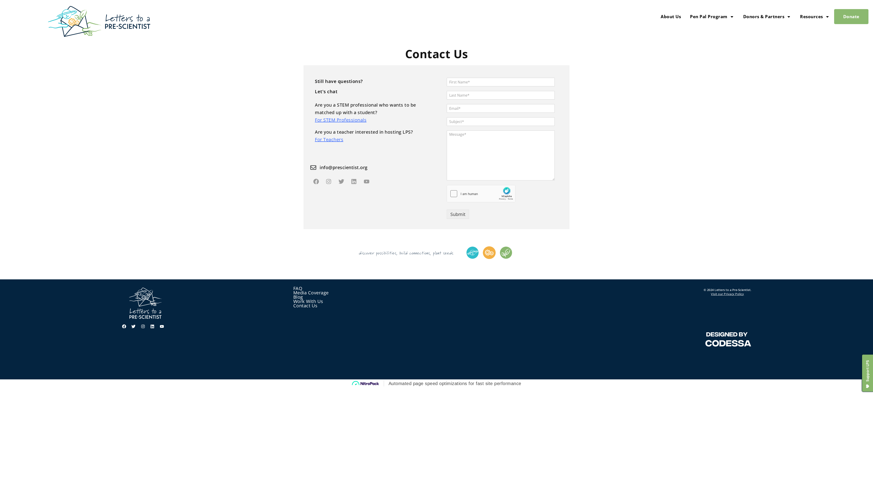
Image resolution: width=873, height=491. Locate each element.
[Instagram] (328, 181)
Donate (851, 17)
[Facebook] (316, 181)
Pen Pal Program (709, 17)
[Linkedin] (354, 181)
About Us (671, 17)
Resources (811, 17)
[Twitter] (341, 181)
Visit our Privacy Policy (727, 294)
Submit (457, 214)
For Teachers (329, 139)
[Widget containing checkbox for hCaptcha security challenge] (481, 193)
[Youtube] (366, 181)
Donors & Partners (764, 17)
